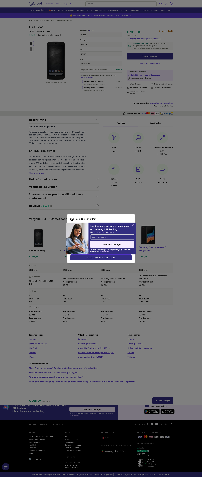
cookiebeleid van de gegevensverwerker (86, 241)
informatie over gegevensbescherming (86, 239)
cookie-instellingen (78, 236)
